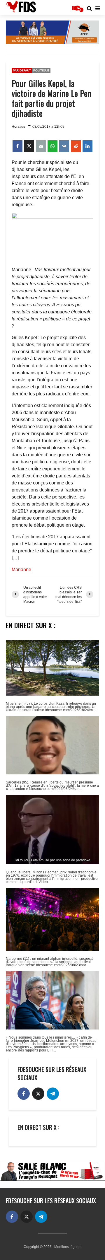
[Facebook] (24, 1093)
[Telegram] (53, 1093)
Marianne (21, 569)
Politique (41, 70)
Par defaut (22, 70)
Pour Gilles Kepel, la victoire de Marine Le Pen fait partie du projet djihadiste (51, 98)
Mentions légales (67, 1247)
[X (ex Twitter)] (38, 1093)
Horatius (18, 126)
